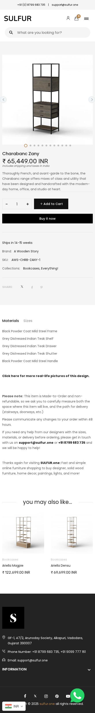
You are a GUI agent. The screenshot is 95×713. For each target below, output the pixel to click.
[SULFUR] (17, 18)
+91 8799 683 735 (71, 442)
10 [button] (62, 145)
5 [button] (42, 145)
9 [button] (58, 145)
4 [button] (38, 145)
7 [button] (50, 145)
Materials (10, 320)
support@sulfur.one (36, 442)
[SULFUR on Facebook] (25, 696)
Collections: (11, 268)
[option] (47, 100)
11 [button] (66, 145)
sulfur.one (47, 704)
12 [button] (70, 145)
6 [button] (46, 145)
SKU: (5, 260)
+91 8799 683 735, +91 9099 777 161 (59, 652)
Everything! (49, 268)
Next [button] (91, 99)
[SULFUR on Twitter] (35, 696)
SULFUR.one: (50, 463)
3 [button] (34, 145)
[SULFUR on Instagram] (46, 696)
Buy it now (47, 218)
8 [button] (54, 145)
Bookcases (31, 268)
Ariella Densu (46, 565)
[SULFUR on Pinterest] (57, 696)
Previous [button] (3, 99)
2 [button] (30, 145)
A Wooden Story (26, 251)
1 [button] (25, 145)
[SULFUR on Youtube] (68, 696)
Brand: (7, 251)
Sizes (27, 320)
